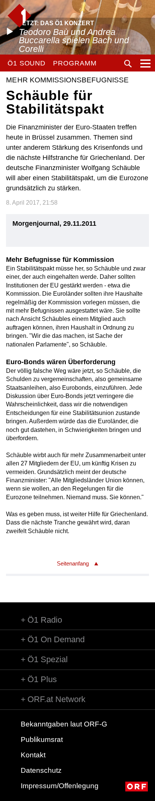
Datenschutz (41, 770)
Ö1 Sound (27, 63)
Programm (74, 63)
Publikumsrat (42, 739)
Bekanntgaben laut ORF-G (64, 724)
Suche (128, 63)
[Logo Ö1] (19, 15)
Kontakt (33, 755)
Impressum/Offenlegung (60, 786)
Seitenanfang (73, 563)
